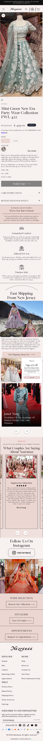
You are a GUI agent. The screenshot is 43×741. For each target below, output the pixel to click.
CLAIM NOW (32, 377)
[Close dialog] (40, 359)
